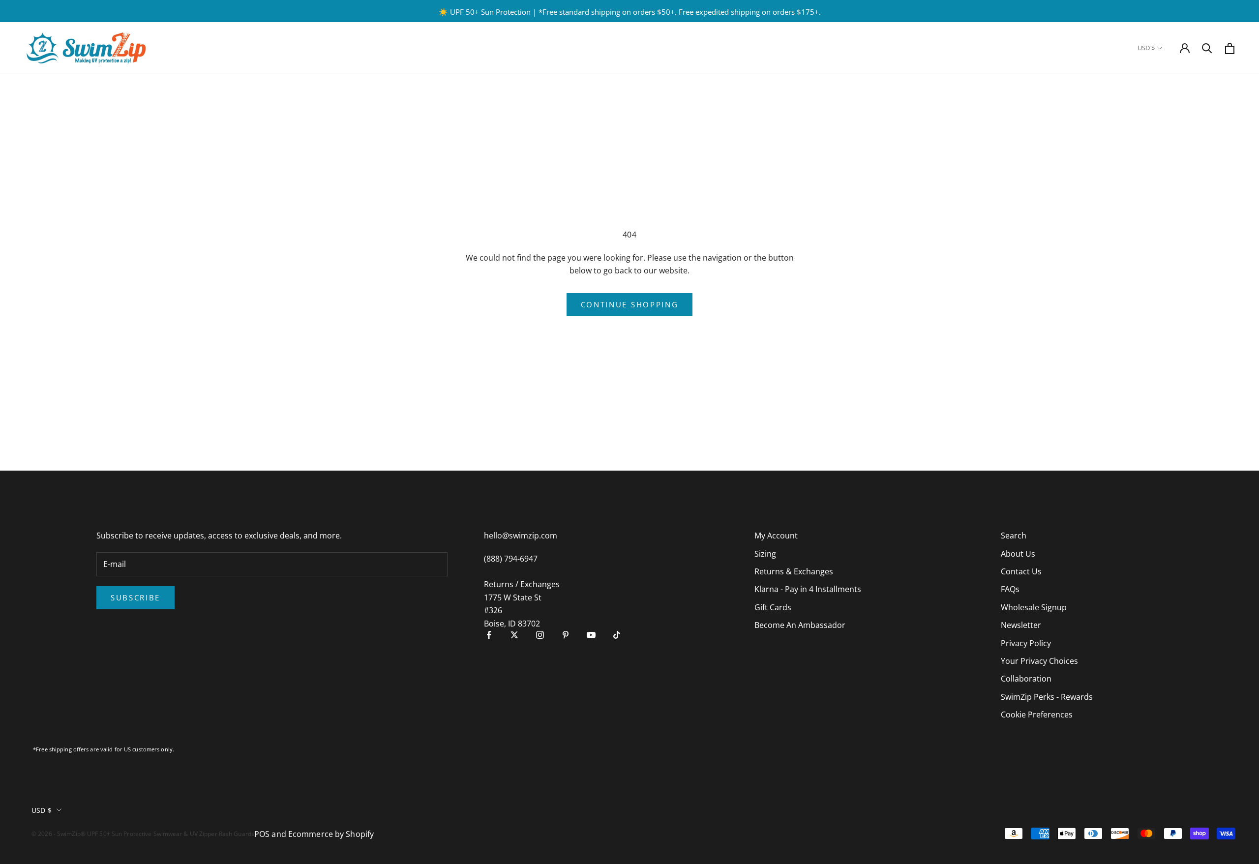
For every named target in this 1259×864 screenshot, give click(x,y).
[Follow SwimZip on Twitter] (514, 635)
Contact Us (1021, 571)
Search (1013, 535)
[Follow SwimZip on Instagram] (540, 635)
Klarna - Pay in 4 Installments (807, 589)
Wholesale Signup (1034, 607)
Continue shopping (630, 304)
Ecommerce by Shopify (331, 834)
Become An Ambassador (799, 625)
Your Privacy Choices (1039, 660)
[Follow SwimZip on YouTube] (591, 635)
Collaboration (1026, 678)
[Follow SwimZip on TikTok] (617, 635)
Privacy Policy (1026, 643)
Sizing (765, 553)
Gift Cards (772, 607)
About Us (1018, 553)
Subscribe (135, 597)
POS (262, 834)
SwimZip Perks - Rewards (1047, 696)
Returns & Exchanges (793, 571)
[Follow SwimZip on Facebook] (489, 635)
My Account (776, 535)
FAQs (1010, 589)
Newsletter (1021, 625)
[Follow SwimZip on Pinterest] (565, 635)
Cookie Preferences (1037, 714)
